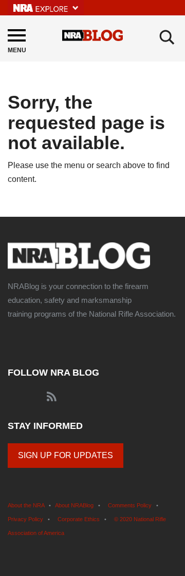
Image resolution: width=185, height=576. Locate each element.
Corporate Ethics (79, 519)
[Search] (167, 37)
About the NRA (26, 505)
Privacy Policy (25, 519)
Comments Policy (130, 505)
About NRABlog (74, 505)
